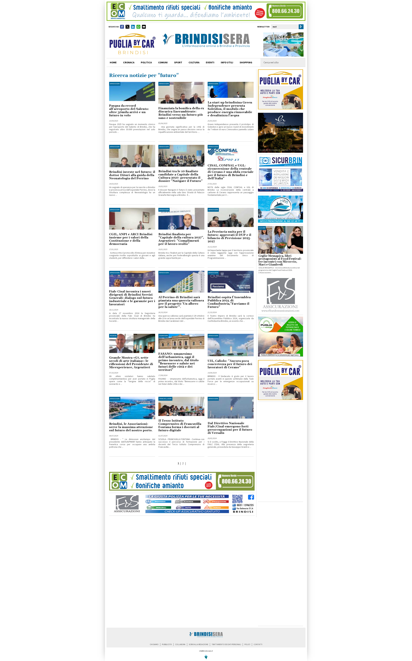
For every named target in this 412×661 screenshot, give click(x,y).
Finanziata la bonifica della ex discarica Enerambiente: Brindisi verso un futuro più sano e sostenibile (181, 113)
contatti (258, 644)
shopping (246, 62)
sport (178, 62)
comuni (163, 62)
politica (146, 62)
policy (247, 644)
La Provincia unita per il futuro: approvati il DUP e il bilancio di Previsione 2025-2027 (229, 236)
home (113, 62)
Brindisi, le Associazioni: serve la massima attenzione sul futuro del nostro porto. (131, 427)
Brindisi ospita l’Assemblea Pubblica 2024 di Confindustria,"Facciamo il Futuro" (229, 302)
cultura (194, 62)
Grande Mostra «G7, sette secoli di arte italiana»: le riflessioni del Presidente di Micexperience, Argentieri (131, 362)
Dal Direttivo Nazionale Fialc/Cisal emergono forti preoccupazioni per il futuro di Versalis (230, 428)
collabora (180, 644)
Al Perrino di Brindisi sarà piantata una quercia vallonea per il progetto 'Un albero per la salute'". (181, 302)
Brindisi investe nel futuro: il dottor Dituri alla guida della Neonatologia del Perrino (132, 175)
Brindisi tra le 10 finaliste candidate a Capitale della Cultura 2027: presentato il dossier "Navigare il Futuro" (180, 176)
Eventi (210, 62)
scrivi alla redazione (198, 644)
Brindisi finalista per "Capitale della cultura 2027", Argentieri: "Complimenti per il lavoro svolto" (181, 239)
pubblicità (167, 644)
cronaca (128, 62)
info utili (227, 62)
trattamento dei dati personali (226, 644)
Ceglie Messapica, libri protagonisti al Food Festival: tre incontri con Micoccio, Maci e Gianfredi (279, 260)
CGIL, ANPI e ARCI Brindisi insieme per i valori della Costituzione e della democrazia (130, 239)
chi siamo (154, 644)
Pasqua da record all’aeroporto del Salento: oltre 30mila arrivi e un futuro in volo (129, 110)
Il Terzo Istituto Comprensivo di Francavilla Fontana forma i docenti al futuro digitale (179, 425)
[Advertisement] (280, 451)
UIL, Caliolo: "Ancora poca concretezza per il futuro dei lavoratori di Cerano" (230, 364)
